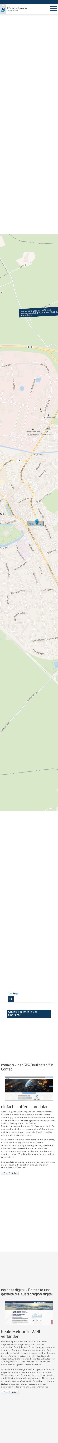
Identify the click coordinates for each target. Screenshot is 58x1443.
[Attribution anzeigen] (11, 999)
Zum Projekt (10, 1173)
